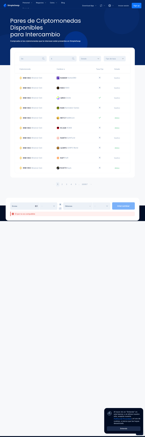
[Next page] (91, 184)
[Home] (11, 5)
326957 (85, 184)
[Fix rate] (60, 204)
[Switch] (60, 208)
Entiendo (123, 428)
